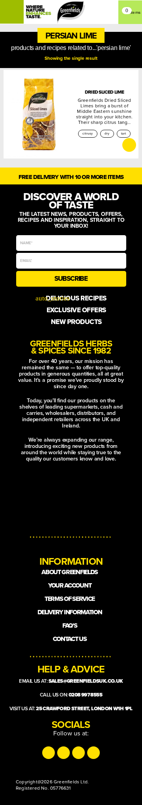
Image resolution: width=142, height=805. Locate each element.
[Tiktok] (63, 752)
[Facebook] (78, 752)
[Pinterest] (93, 752)
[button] (71, 35)
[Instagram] (48, 752)
